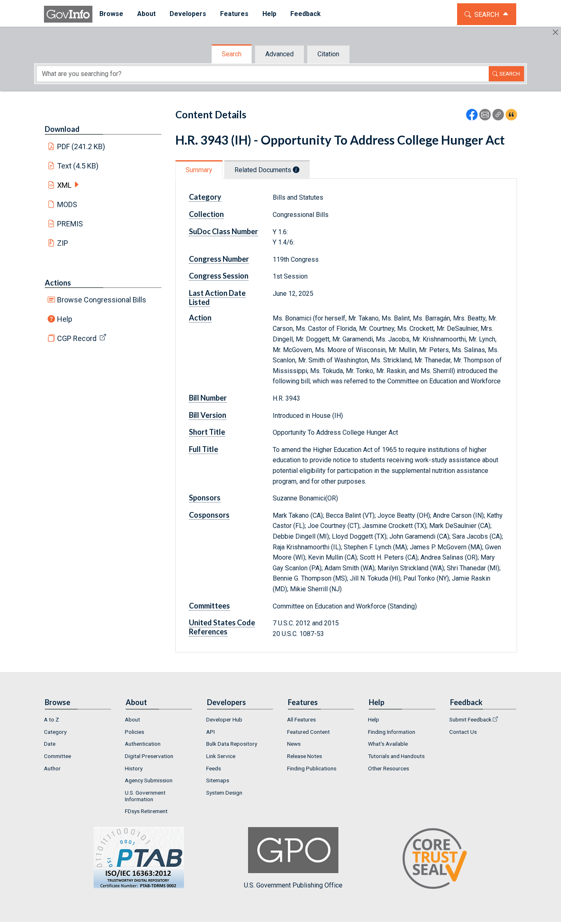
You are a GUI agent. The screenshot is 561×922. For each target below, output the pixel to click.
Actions (58, 282)
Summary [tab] (199, 170)
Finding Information (391, 731)
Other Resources (388, 768)
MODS (67, 204)
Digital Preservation (149, 756)
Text (78, 165)
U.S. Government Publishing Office (293, 885)
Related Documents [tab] (264, 170)
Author (52, 768)
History (134, 768)
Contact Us (463, 731)
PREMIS (70, 223)
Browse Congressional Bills (101, 299)
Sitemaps (217, 780)
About (132, 719)
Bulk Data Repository (231, 743)
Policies (134, 731)
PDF (81, 146)
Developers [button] (188, 14)
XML (64, 185)
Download (62, 129)
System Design (224, 792)
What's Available (388, 743)
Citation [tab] (328, 54)
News (294, 743)
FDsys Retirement (146, 811)
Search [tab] (231, 54)
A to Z (51, 719)
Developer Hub (224, 719)
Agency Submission (148, 780)
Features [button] (234, 14)
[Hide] (555, 32)
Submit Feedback (470, 719)
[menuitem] (111, 14)
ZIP (62, 243)
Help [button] (269, 14)
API (210, 731)
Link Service (220, 756)
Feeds (213, 768)
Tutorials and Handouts (396, 756)
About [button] (146, 14)
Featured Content (308, 731)
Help (64, 319)
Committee (57, 756)
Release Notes (304, 756)
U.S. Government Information (145, 795)
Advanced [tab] (279, 54)
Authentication (143, 743)
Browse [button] (111, 14)
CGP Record (77, 338)
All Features (301, 719)
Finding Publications (311, 768)
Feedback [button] (305, 14)
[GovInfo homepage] (68, 14)
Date (49, 743)
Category (55, 731)
